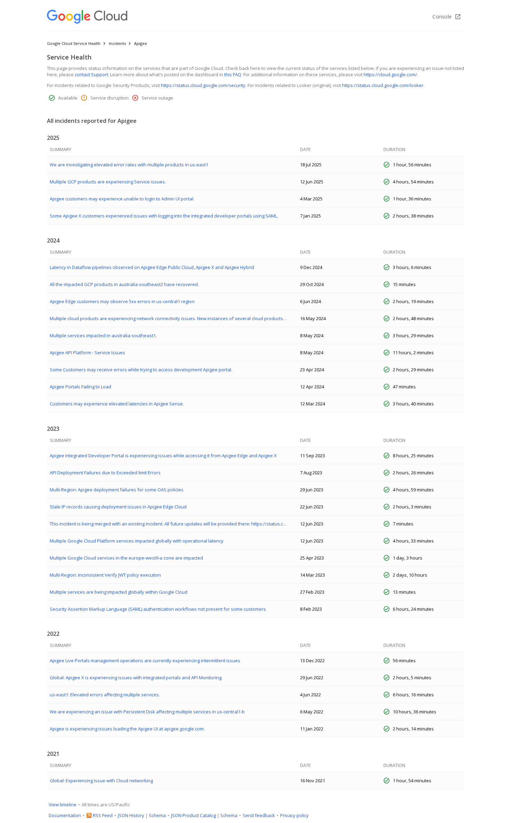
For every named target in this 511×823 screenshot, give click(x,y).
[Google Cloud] (87, 17)
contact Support (91, 74)
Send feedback (259, 815)
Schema (157, 815)
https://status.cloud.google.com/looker (382, 85)
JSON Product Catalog (193, 815)
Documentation (65, 815)
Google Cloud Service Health (73, 43)
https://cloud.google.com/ (390, 74)
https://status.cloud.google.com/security (203, 85)
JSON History (131, 815)
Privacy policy (294, 815)
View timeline (62, 804)
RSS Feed (103, 815)
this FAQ (232, 74)
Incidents (117, 43)
